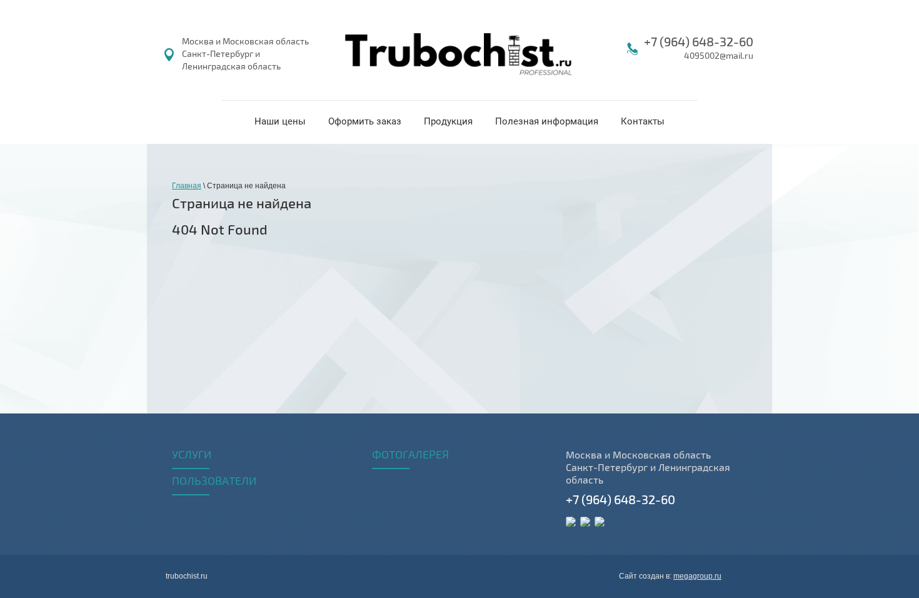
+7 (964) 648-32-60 (698, 42)
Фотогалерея (410, 455)
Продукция (448, 121)
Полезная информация (546, 121)
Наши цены (280, 121)
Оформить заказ (364, 121)
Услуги (191, 455)
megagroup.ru (697, 576)
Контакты (643, 121)
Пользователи (214, 481)
